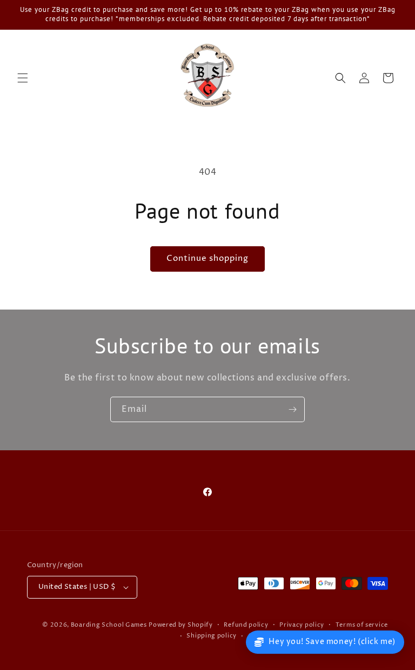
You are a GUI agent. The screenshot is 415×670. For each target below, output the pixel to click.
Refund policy (246, 625)
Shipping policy (211, 636)
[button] (23, 78)
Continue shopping (207, 258)
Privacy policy (301, 625)
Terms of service (362, 625)
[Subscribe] (292, 409)
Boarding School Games (109, 625)
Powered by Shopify (181, 625)
